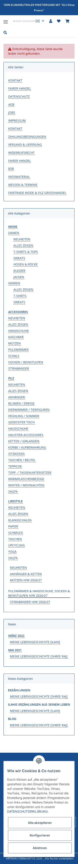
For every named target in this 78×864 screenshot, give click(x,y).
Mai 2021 (15, 650)
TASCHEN (15, 539)
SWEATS (19, 258)
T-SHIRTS (19, 296)
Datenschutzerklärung (27, 811)
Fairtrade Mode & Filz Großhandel (37, 193)
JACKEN (18, 277)
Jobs (11, 112)
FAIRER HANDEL (19, 88)
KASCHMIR (16, 337)
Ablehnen (40, 848)
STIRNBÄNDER (18, 368)
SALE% (13, 491)
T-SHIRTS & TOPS (25, 252)
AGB (11, 104)
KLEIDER (19, 271)
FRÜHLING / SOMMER (23, 416)
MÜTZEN (14, 343)
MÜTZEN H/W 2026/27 (26, 580)
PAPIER (13, 526)
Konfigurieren (40, 835)
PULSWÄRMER (18, 350)
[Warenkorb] (67, 21)
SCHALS (13, 356)
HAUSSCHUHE (18, 428)
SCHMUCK (15, 533)
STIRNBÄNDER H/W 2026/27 (30, 602)
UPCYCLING (16, 545)
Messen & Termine (22, 185)
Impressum (17, 120)
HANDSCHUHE (18, 331)
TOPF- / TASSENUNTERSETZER (29, 473)
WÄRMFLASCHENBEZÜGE (26, 479)
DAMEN (13, 233)
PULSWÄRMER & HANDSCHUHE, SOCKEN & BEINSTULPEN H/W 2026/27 (39, 593)
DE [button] (38, 21)
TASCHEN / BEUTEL (22, 460)
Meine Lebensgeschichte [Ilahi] (35, 642)
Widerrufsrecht (21, 153)
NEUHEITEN (21, 239)
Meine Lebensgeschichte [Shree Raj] (39, 656)
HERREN (14, 283)
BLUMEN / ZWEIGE (21, 403)
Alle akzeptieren (40, 823)
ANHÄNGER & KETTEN (26, 574)
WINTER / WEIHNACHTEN (26, 485)
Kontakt (15, 80)
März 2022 (16, 636)
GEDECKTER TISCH (21, 422)
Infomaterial (19, 177)
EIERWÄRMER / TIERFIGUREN (29, 410)
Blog (12, 719)
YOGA (12, 551)
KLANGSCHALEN (20, 520)
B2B (11, 169)
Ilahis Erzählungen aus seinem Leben (39, 704)
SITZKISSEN (16, 454)
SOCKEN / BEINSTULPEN (25, 362)
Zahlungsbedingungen (27, 136)
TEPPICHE (15, 466)
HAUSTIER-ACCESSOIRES (25, 435)
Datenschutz (19, 96)
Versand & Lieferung (25, 145)
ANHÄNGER (16, 397)
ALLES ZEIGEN (23, 245)
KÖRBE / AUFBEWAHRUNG (27, 447)
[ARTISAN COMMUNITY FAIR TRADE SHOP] (22, 21)
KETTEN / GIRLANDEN (23, 441)
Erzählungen (19, 690)
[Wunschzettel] (59, 21)
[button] (51, 21)
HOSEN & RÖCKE (25, 264)
